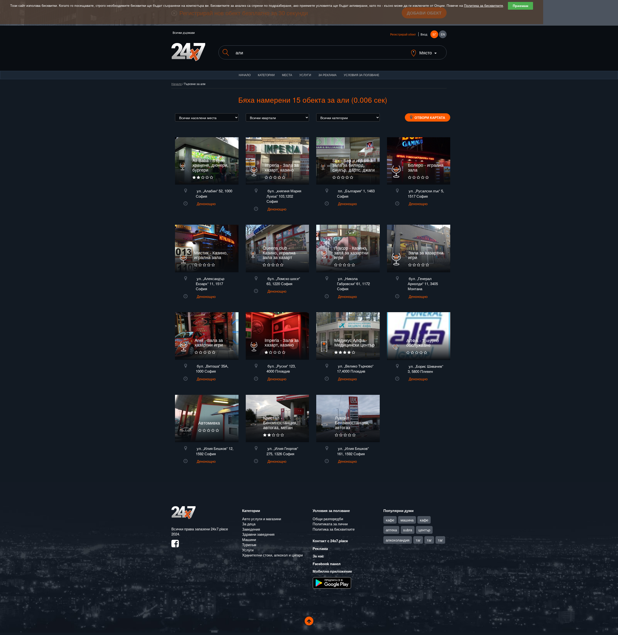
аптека (391, 529)
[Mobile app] (332, 582)
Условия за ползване (361, 75)
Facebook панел (327, 563)
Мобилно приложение (332, 571)
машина (407, 519)
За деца (248, 523)
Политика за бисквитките (483, 5)
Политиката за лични (330, 523)
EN (443, 34)
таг (418, 539)
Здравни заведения (258, 534)
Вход (424, 34)
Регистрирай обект (403, 34)
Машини (249, 539)
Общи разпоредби (328, 518)
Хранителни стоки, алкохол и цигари (272, 554)
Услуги (305, 75)
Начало (245, 75)
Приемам (520, 6)
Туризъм (249, 544)
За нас (318, 556)
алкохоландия (397, 539)
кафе (390, 519)
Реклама (320, 548)
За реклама (327, 75)
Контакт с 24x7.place (330, 540)
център (424, 529)
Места (287, 75)
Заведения (251, 529)
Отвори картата (429, 117)
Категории (266, 75)
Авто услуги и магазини (261, 518)
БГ (434, 34)
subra (407, 529)
